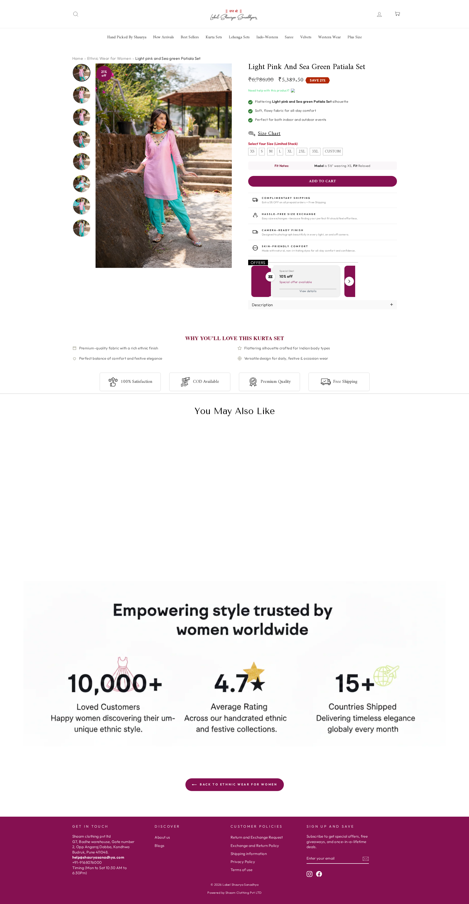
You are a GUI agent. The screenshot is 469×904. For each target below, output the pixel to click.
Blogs (159, 845)
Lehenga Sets (239, 37)
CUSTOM (333, 151)
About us (162, 837)
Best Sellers (190, 37)
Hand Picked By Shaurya (126, 37)
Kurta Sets (214, 37)
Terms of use (241, 869)
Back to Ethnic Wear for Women (238, 784)
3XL (315, 151)
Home (77, 58)
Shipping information (249, 853)
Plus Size (355, 37)
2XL (301, 151)
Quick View (87, 568)
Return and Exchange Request (257, 837)
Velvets (305, 37)
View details (307, 291)
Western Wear (329, 37)
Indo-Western (267, 37)
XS (252, 151)
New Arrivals (163, 37)
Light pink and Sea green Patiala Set (108, 552)
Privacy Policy (243, 861)
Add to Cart (129, 568)
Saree (289, 37)
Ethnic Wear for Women (109, 58)
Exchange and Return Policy (255, 845)
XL (290, 151)
